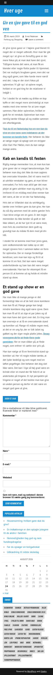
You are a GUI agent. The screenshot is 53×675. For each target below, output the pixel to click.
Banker (18, 608)
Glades (43, 671)
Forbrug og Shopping (13, 39)
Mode (28, 642)
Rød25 (32, 651)
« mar (6, 593)
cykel (6, 621)
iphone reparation (22, 638)
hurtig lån (8, 638)
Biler (44, 608)
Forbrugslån (35, 625)
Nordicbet (8, 647)
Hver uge (13, 11)
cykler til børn (17, 621)
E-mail (7, 464)
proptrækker (9, 651)
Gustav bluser (37, 629)
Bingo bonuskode (18, 612)
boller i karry (23, 616)
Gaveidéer (19, 629)
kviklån (44, 638)
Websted (7, 477)
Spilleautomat (10, 655)
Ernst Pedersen (31, 36)
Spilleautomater (25, 655)
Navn (6, 451)
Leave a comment (36, 39)
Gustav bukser (9, 634)
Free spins (8, 629)
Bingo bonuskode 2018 (36, 612)
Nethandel (37, 642)
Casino (40, 616)
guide (27, 629)
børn (33, 616)
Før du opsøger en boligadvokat (23, 547)
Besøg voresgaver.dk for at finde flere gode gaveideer (26, 337)
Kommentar (9, 415)
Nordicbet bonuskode (23, 647)
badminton (8, 608)
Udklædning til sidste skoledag (23, 552)
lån (5, 642)
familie (7, 625)
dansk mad (30, 621)
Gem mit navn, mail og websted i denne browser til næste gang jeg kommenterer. (24, 496)
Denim (39, 621)
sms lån (40, 651)
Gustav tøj (22, 634)
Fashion (16, 625)
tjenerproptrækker (12, 660)
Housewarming (34, 634)
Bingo (6, 612)
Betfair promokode (31, 608)
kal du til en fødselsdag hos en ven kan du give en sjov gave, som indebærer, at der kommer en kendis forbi (25, 132)
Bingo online (9, 616)
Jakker (35, 638)
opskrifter (38, 647)
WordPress (31, 671)
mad (21, 642)
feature (24, 625)
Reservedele (22, 651)
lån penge (14, 642)
